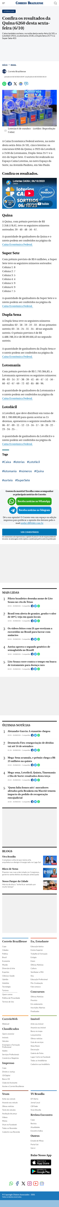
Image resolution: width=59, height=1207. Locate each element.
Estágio (33, 957)
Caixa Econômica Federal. (17, 244)
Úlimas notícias (36, 1038)
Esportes (5, 972)
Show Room (35, 1046)
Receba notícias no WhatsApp (34, 501)
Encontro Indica (37, 1131)
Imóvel (35, 1019)
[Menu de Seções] (4, 3)
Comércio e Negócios (10, 1058)
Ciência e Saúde (8, 976)
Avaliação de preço (9, 1113)
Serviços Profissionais (10, 1054)
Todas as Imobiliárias (39, 1060)
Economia (6, 961)
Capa (4, 946)
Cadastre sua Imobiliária (40, 1064)
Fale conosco (36, 987)
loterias (20, 462)
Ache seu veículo (8, 1099)
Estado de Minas (37, 1141)
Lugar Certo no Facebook (40, 1057)
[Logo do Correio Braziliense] (29, 3)
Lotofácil (34, 462)
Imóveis (5, 1037)
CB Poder (34, 1106)
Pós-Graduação (37, 983)
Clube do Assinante (9, 1083)
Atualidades (35, 1127)
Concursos (37, 991)
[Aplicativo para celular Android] (41, 1171)
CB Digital (6, 1075)
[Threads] (48, 1183)
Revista (33, 1123)
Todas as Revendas (9, 1128)
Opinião (5, 979)
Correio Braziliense (14, 941)
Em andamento (37, 1004)
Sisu (32, 976)
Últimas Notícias (37, 965)
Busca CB (6, 1079)
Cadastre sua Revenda (11, 1132)
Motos (4, 1121)
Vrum (5, 1094)
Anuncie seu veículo (10, 1102)
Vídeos (5, 1117)
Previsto (34, 1000)
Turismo (5, 990)
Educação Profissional (39, 979)
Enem (33, 961)
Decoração (35, 1049)
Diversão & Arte (8, 968)
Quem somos (7, 994)
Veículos (5, 1041)
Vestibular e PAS (37, 972)
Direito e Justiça (8, 1072)
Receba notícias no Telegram (34, 510)
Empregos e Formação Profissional (11, 1046)
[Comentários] (26, 85)
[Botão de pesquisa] (55, 3)
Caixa (7, 462)
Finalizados (35, 1011)
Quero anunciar (8, 1034)
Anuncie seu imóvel (38, 1028)
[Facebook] (10, 85)
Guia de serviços (37, 1042)
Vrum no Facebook (9, 1125)
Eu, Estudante (40, 941)
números (26, 471)
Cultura (33, 968)
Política (5, 954)
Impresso (8, 1063)
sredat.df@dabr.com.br (32, 523)
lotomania (10, 471)
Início (5, 65)
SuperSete (23, 480)
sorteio (8, 480)
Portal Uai (34, 1144)
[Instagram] (29, 1183)
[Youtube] (35, 1183)
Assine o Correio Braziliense (13, 1086)
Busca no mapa (36, 1031)
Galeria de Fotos (37, 1053)
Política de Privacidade (11, 998)
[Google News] (21, 85)
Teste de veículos (9, 1110)
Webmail (5, 1024)
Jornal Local (35, 1102)
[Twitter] (15, 85)
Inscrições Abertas (38, 1008)
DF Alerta (34, 1099)
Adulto (4, 1051)
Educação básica (37, 946)
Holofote (5, 983)
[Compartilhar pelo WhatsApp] (38, 607)
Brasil (13, 65)
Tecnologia (6, 987)
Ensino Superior (37, 950)
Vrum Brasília (36, 1110)
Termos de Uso (8, 1002)
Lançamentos (36, 1035)
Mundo (5, 965)
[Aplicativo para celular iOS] (41, 1162)
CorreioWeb (10, 1019)
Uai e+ (33, 1148)
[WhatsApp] (4, 85)
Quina (40, 471)
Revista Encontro (42, 1114)
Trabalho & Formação (39, 954)
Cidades (5, 950)
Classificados (10, 1028)
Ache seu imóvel (37, 1024)
